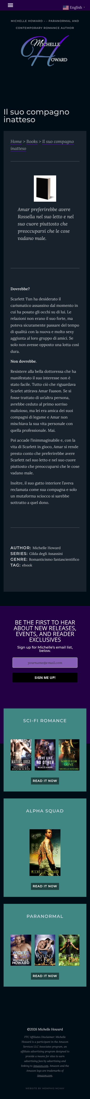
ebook (27, 565)
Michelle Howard (47, 548)
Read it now (45, 781)
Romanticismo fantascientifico (54, 559)
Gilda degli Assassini (46, 554)
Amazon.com (40, 1066)
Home (16, 141)
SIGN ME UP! (45, 677)
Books (32, 141)
